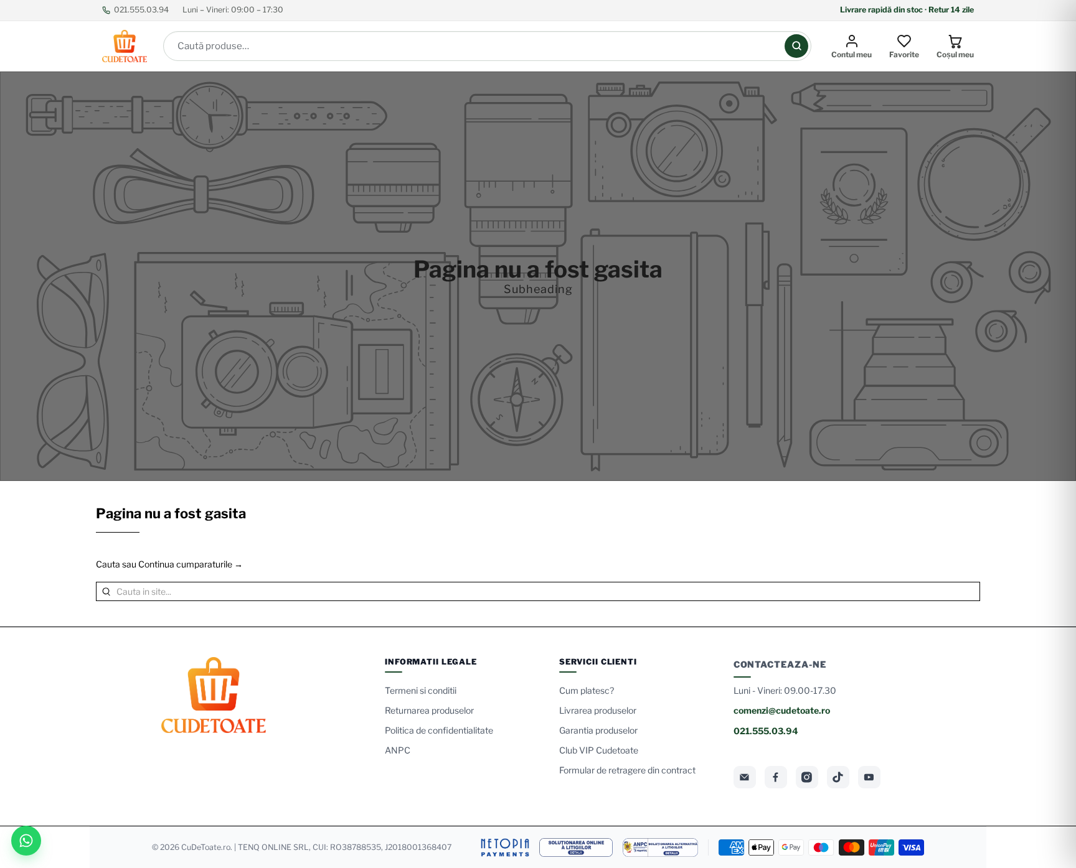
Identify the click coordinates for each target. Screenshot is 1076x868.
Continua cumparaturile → (190, 564)
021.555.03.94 (141, 9)
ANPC (397, 750)
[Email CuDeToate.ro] (745, 777)
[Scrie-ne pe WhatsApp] (26, 841)
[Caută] (796, 46)
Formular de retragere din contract (627, 770)
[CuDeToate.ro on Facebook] (776, 777)
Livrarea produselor (597, 710)
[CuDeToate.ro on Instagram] (807, 777)
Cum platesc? (586, 690)
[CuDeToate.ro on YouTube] (869, 777)
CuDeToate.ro (205, 847)
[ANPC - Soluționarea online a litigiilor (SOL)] (576, 847)
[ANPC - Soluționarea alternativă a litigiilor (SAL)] (660, 847)
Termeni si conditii (420, 690)
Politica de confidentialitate (439, 730)
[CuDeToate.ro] (124, 46)
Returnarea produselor (429, 710)
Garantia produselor (598, 730)
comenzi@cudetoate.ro (782, 710)
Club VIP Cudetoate (598, 750)
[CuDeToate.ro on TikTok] (838, 777)
